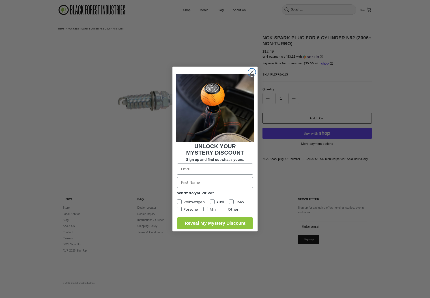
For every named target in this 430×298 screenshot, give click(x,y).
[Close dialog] (252, 72)
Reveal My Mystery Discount (215, 223)
